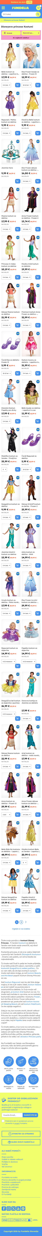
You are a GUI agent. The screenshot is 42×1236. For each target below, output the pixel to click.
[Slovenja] (4, 1208)
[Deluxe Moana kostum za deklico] (10, 737)
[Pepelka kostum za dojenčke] (31, 632)
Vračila (5, 1164)
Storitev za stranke (23, 1134)
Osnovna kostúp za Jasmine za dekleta (30, 702)
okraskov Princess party (30, 1036)
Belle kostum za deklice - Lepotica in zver (9, 73)
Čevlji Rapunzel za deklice (29, 457)
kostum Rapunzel (12, 982)
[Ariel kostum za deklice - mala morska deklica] (31, 737)
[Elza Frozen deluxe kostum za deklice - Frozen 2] (31, 152)
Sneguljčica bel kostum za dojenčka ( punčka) (10, 702)
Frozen (37, 997)
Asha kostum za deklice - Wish (28, 553)
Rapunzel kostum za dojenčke (9, 649)
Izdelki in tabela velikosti (12, 1159)
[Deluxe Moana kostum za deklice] (10, 296)
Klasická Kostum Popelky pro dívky (8, 409)
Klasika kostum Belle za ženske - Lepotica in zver (31, 850)
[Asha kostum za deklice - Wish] (31, 536)
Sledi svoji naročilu (22, 1142)
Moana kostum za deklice (8, 217)
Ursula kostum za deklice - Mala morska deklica (10, 601)
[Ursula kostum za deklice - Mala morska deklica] (10, 584)
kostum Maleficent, (32, 1004)
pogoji (17, 1123)
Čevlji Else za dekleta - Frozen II (10, 361)
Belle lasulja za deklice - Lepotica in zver (31, 409)
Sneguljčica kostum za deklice (10, 505)
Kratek (9, 33)
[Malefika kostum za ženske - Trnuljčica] (10, 440)
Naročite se (30, 1115)
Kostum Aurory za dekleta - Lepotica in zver (30, 361)
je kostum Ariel (17, 992)
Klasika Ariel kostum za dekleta (30, 265)
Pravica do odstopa (10, 1187)
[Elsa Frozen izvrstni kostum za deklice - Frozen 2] (31, 584)
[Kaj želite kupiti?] (3, 8)
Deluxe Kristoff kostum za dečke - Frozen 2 (31, 505)
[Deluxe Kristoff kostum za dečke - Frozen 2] (31, 488)
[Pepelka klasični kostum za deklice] (31, 881)
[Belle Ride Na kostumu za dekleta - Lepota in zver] (10, 833)
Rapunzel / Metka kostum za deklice (8, 121)
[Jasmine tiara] (10, 152)
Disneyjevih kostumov (31, 954)
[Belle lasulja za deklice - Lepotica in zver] (31, 392)
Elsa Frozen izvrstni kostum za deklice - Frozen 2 (30, 601)
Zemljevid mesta (9, 1189)
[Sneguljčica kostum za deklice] (10, 488)
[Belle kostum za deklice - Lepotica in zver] (10, 55)
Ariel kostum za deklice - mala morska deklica (31, 754)
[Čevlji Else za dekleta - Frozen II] (10, 344)
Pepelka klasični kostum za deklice (29, 898)
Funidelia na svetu (9, 1177)
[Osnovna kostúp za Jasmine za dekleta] (31, 684)
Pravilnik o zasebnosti (11, 1182)
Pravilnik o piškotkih (10, 1185)
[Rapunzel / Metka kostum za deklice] (10, 103)
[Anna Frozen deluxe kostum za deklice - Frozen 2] (31, 785)
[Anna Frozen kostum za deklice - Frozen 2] (31, 200)
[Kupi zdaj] (17, 85)
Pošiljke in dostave (10, 1162)
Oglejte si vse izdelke (21, 929)
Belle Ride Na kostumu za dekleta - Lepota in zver (10, 850)
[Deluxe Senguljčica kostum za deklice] (10, 881)
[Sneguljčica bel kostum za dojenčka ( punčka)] (10, 684)
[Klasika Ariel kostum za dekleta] (31, 248)
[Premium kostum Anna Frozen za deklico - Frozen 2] (31, 296)
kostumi (22, 943)
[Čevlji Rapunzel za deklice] (31, 440)
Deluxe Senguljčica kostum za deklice (9, 898)
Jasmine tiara (7, 168)
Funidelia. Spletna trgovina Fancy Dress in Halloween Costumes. (20, 8)
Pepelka (18, 1020)
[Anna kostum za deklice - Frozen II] (10, 785)
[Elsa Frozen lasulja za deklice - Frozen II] (31, 55)
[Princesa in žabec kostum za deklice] (10, 248)
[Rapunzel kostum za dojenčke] (10, 632)
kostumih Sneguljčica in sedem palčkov (18, 968)
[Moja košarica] (38, 7)
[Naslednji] (26, 922)
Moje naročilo (7, 1157)
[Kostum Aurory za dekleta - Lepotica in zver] (31, 344)
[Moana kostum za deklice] (10, 200)
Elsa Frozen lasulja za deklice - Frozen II (30, 73)
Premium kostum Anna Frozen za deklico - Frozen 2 (31, 313)
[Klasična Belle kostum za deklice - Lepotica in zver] (31, 103)
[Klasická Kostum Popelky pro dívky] (10, 392)
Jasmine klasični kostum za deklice (8, 553)
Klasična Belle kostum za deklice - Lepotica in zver (31, 121)
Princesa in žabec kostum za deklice (8, 265)
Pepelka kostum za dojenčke (29, 649)
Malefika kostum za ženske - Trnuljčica (9, 457)
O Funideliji (6, 1194)
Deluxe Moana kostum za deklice (10, 313)
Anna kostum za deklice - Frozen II (8, 802)
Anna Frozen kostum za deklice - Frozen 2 (30, 217)
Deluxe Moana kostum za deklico (10, 754)
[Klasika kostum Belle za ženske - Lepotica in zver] (31, 833)
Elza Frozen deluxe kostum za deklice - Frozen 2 (30, 169)
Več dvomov (7, 1167)
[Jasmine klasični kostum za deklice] (10, 536)
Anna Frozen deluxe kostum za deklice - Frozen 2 (30, 802)
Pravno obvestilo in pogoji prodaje (16, 1180)
